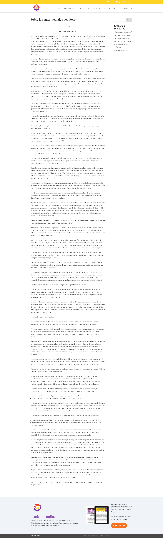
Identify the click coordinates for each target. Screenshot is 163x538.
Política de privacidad (90, 536)
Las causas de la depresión (123, 35)
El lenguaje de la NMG (121, 50)
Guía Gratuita (119, 525)
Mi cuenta (110, 2)
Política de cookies (104, 536)
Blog (115, 8)
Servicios (81, 8)
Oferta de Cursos (94, 8)
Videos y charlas (126, 8)
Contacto (107, 8)
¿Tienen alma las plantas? (123, 32)
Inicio (59, 8)
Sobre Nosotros (69, 8)
